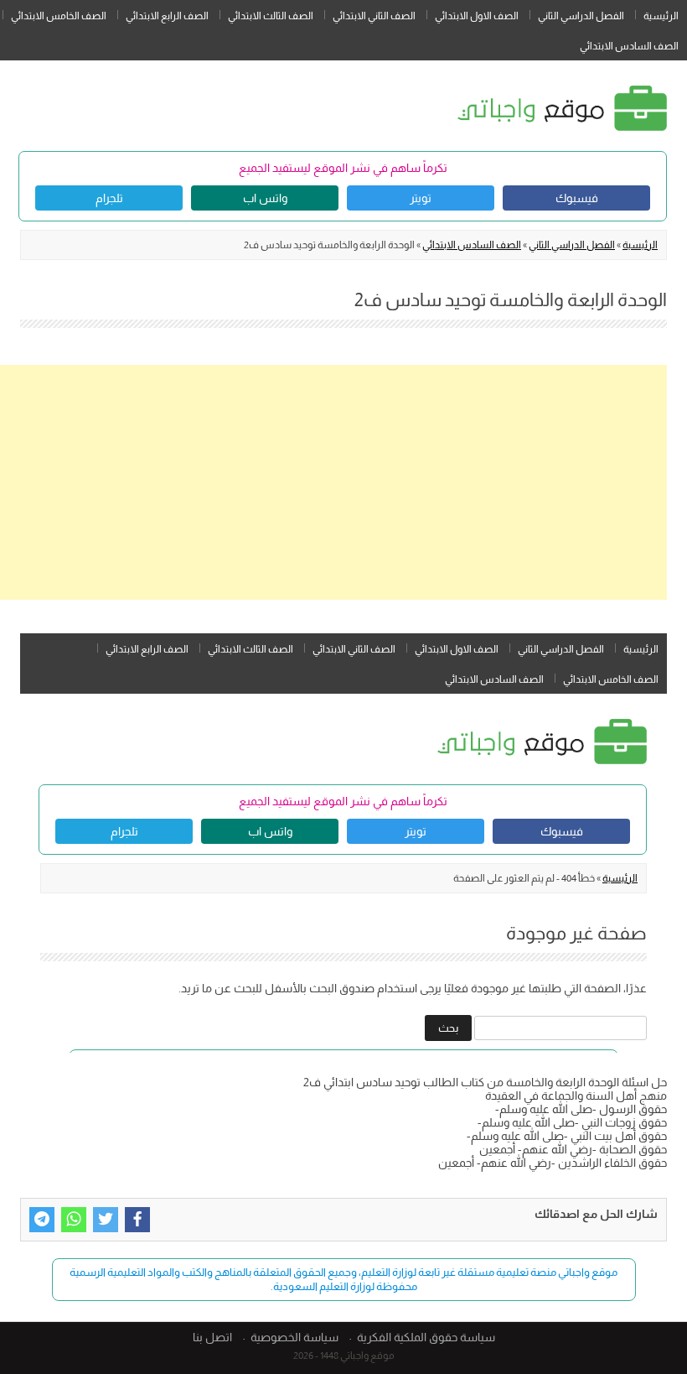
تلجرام (109, 198)
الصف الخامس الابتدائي (58, 16)
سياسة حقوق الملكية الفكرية (426, 1337)
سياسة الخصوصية (294, 1337)
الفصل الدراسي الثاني (581, 16)
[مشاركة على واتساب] (73, 1219)
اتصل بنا (212, 1337)
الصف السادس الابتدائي (629, 46)
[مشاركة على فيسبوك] (137, 1219)
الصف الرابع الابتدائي (167, 16)
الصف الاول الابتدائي (477, 16)
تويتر (420, 198)
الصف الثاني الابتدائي (374, 16)
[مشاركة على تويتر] (105, 1219)
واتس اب (265, 198)
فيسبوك (576, 198)
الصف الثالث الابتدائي (270, 16)
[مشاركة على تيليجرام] (41, 1219)
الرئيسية (661, 16)
